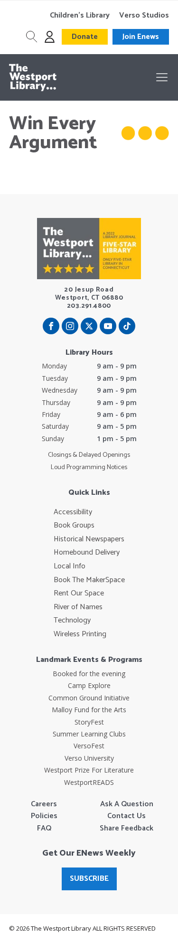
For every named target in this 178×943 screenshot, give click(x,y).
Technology (72, 620)
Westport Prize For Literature (89, 769)
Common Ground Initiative (89, 697)
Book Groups (74, 525)
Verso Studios (144, 15)
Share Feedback (126, 828)
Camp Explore (89, 685)
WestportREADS (89, 782)
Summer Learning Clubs (89, 733)
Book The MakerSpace (89, 580)
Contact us (126, 816)
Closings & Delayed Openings (89, 455)
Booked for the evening (89, 673)
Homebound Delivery (87, 553)
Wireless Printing (80, 634)
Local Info (69, 566)
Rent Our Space (79, 593)
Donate (85, 36)
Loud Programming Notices (89, 467)
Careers (44, 804)
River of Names (78, 607)
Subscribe (89, 878)
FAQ (44, 828)
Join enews (140, 36)
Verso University (89, 758)
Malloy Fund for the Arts (89, 709)
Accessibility (73, 512)
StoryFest (89, 721)
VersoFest (89, 745)
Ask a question (126, 804)
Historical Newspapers (89, 539)
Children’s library (80, 15)
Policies (44, 816)
